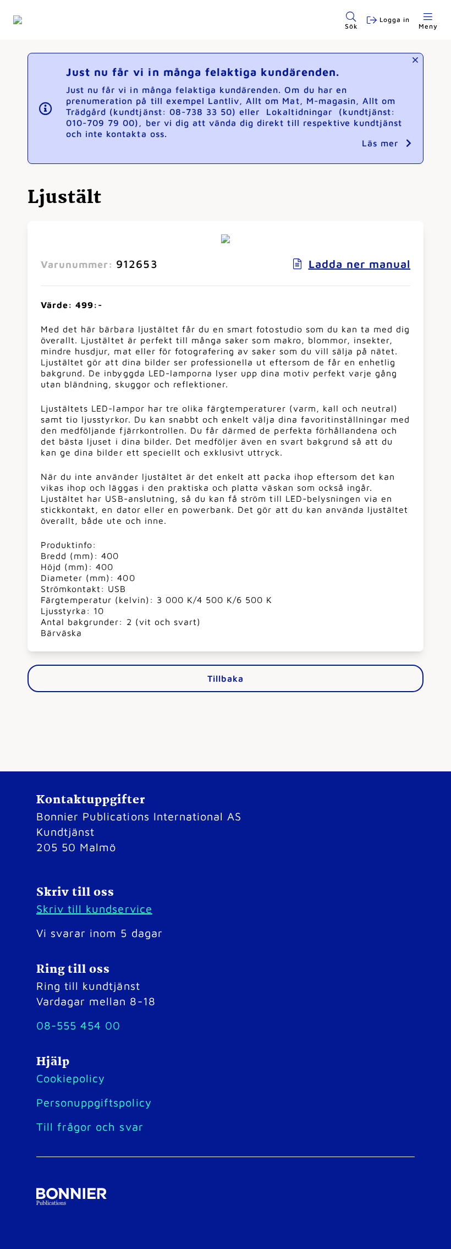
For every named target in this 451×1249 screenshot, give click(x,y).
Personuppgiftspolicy (94, 1102)
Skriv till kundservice (94, 908)
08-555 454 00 (78, 1025)
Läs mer (382, 143)
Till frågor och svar (90, 1126)
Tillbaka (225, 678)
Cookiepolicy (70, 1078)
